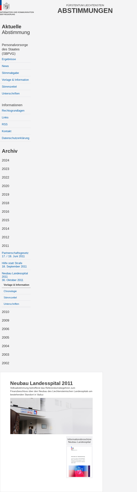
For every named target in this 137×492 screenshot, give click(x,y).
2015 (5, 220)
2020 (5, 186)
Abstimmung (16, 29)
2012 (5, 237)
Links (5, 117)
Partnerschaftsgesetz (15, 254)
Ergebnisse (9, 59)
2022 (5, 177)
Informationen (12, 105)
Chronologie (10, 291)
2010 (5, 312)
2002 (5, 363)
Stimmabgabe (10, 73)
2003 (5, 354)
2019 (5, 194)
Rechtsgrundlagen (13, 110)
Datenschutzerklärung (15, 138)
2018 (5, 203)
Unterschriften (11, 93)
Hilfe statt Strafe (14, 265)
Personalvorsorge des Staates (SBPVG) (15, 49)
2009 (5, 320)
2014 (5, 228)
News (5, 66)
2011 (5, 246)
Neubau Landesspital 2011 (15, 277)
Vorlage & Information (15, 79)
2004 (5, 346)
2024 (5, 160)
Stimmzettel (9, 86)
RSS (5, 124)
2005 (5, 337)
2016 (5, 211)
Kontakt (6, 131)
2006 (5, 329)
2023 (5, 169)
